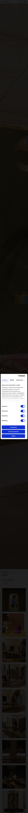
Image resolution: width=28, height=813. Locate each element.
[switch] (23, 411)
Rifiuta (13, 436)
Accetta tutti (13, 427)
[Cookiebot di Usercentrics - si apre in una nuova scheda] (19, 376)
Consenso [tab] (4, 380)
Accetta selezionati (13, 431)
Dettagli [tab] (12, 380)
